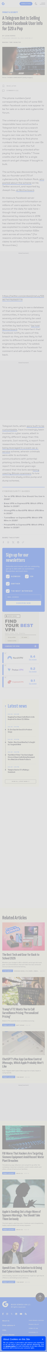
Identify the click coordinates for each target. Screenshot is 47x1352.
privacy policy (11, 1346)
